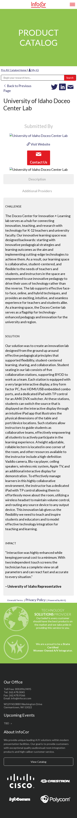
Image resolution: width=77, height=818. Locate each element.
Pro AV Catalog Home (14, 70)
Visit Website (40, 144)
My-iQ (35, 70)
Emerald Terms (15, 600)
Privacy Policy (35, 600)
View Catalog (38, 761)
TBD (6, 723)
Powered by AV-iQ (57, 600)
